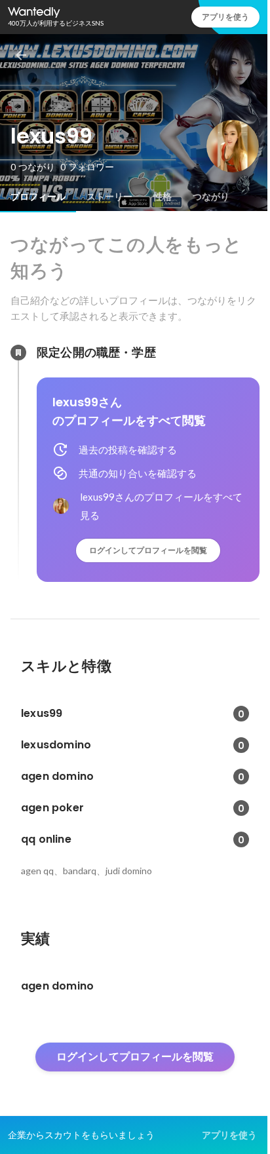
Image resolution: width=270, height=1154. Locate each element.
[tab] (38, 196)
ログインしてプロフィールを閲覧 (148, 550)
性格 (162, 196)
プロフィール (38, 196)
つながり (211, 196)
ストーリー (109, 196)
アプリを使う (225, 16)
